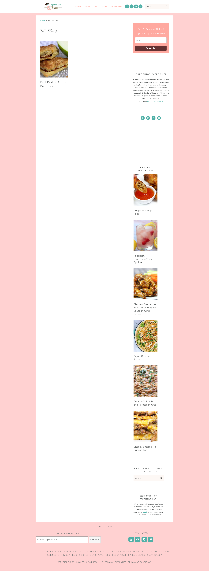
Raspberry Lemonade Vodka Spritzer (143, 259)
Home (42, 20)
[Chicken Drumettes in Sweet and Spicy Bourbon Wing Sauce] (145, 284)
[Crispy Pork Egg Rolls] (145, 190)
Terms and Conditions (139, 562)
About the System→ (155, 101)
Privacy (109, 562)
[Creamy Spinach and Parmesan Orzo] (145, 381)
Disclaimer (120, 562)
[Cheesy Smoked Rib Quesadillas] (145, 426)
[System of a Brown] (53, 9)
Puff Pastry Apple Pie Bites (53, 84)
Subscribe (150, 48)
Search (94, 540)
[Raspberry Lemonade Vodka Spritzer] (145, 235)
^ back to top (104, 526)
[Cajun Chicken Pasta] (145, 336)
